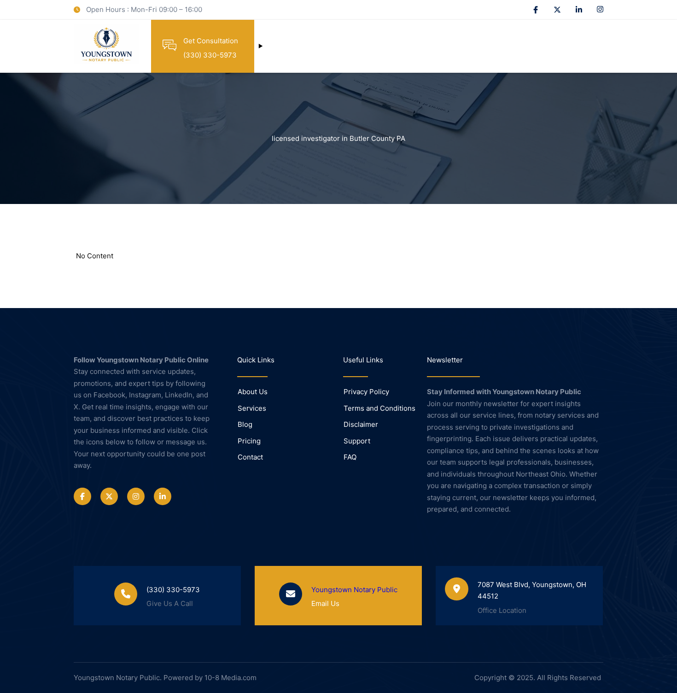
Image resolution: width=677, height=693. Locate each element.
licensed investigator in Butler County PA (338, 138)
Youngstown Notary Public (354, 589)
